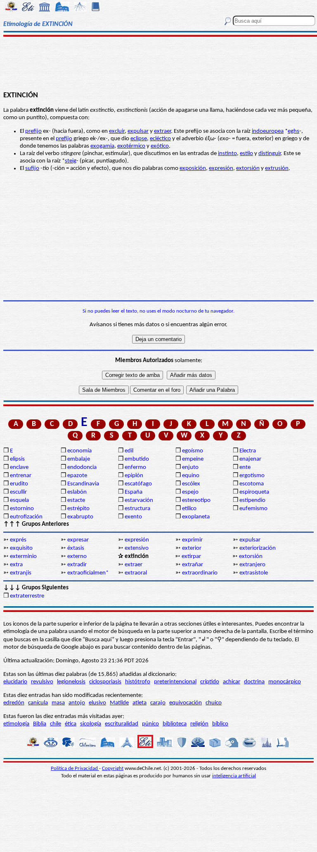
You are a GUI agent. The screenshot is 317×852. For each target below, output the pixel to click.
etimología (16, 724)
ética (70, 724)
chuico (214, 703)
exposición (193, 168)
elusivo (97, 703)
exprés (18, 540)
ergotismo (252, 476)
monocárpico (284, 682)
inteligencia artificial (234, 776)
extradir (77, 565)
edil (129, 451)
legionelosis (71, 682)
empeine (192, 459)
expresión (221, 168)
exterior (191, 548)
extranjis (20, 573)
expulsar (138, 131)
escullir (18, 492)
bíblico (220, 724)
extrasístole (253, 573)
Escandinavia (83, 484)
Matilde (119, 703)
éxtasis (75, 548)
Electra (247, 451)
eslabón (77, 492)
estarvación (139, 500)
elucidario (15, 682)
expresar (78, 540)
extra (16, 565)
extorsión (248, 168)
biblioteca (175, 724)
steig (70, 161)
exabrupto (80, 517)
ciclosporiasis (105, 682)
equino (190, 476)
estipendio (252, 500)
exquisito (21, 548)
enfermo (135, 467)
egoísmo (192, 451)
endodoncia (82, 467)
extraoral (136, 573)
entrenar (20, 476)
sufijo (32, 168)
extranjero (252, 565)
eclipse (138, 139)
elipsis (17, 459)
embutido (137, 459)
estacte (76, 500)
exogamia (102, 146)
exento (133, 517)
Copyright (112, 768)
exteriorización (257, 548)
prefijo (33, 131)
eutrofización (26, 517)
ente (245, 467)
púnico (150, 724)
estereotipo (196, 500)
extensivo (137, 548)
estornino (22, 509)
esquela (19, 500)
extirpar (191, 556)
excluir (117, 131)
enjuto (190, 467)
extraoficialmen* (88, 573)
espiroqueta (254, 492)
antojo (77, 703)
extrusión (277, 168)
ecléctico (160, 139)
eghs (293, 131)
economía (79, 451)
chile (55, 724)
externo (77, 556)
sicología (90, 724)
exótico (160, 146)
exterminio (23, 556)
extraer (162, 131)
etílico (189, 509)
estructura (137, 509)
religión (199, 724)
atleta (139, 703)
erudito (19, 484)
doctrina (254, 682)
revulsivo (42, 682)
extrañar (192, 565)
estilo (246, 154)
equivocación (185, 703)
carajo (158, 703)
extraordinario (200, 573)
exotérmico (131, 146)
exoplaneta (196, 517)
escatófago (138, 484)
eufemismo (253, 509)
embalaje (78, 459)
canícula (38, 703)
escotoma (251, 484)
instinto (227, 154)
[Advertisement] (158, 62)
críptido (209, 682)
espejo (190, 492)
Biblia (39, 724)
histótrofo (137, 682)
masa (58, 703)
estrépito (78, 509)
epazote (77, 476)
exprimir (192, 540)
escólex (191, 484)
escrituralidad (121, 724)
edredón (13, 703)
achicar (231, 682)
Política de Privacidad (75, 768)
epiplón (134, 476)
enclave (19, 467)
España (133, 492)
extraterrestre (27, 596)
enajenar (250, 459)
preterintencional (175, 682)
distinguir (269, 154)
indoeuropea (268, 131)
